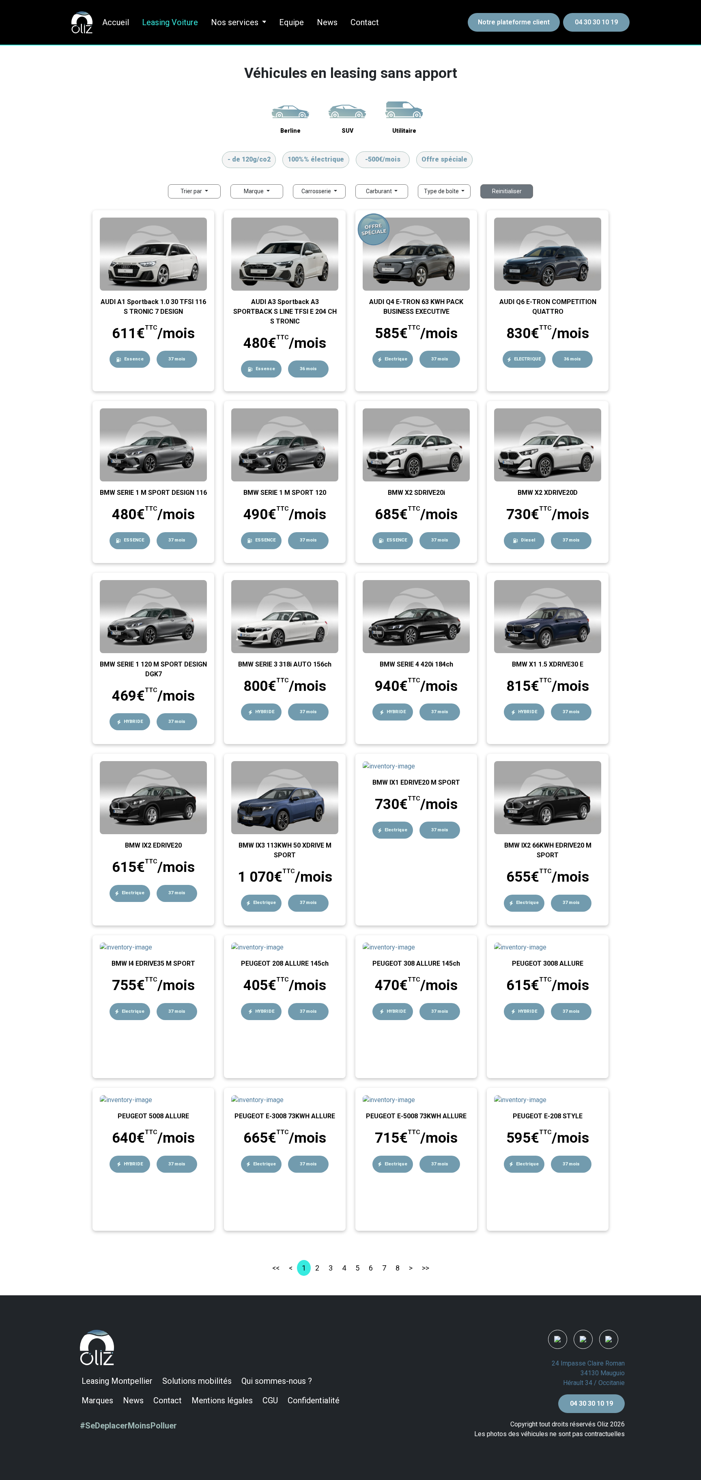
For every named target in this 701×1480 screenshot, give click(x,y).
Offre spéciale (444, 159)
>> (425, 1268)
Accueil (115, 22)
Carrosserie (316, 191)
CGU (270, 1400)
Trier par (192, 191)
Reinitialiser (507, 191)
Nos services (234, 22)
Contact (364, 22)
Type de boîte (442, 191)
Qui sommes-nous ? (276, 1381)
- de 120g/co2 (249, 159)
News (327, 22)
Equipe (291, 22)
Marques (97, 1400)
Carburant (379, 191)
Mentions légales (222, 1400)
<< (276, 1268)
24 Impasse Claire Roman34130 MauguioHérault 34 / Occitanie (588, 1373)
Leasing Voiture (170, 22)
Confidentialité (314, 1400)
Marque (254, 191)
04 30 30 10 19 (596, 22)
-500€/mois (382, 159)
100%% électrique (316, 159)
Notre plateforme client (514, 22)
